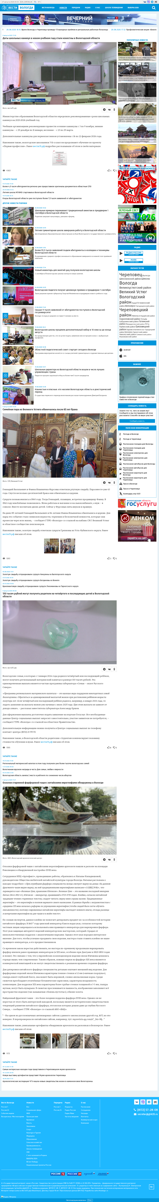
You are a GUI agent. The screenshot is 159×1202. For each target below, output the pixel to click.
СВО (28, 1152)
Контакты (84, 1117)
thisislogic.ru (103, 1191)
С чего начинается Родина (36, 1155)
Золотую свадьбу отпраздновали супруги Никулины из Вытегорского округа (37, 574)
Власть (29, 1123)
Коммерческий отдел (89, 1120)
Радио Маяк (69, 1113)
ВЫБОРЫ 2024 (31, 1159)
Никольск (136, 316)
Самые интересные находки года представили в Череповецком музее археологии (39, 1069)
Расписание (85, 1107)
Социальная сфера (33, 1110)
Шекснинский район (130, 278)
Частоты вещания (72, 1117)
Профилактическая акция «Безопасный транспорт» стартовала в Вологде (96, 29)
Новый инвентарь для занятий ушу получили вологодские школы (67, 270)
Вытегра (146, 275)
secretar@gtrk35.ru (148, 1114)
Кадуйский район (148, 316)
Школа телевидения (114, 8)
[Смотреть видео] (18, 216)
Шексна (145, 278)
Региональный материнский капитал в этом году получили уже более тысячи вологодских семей (46, 763)
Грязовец (128, 332)
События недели (7, 1113)
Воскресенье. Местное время (12, 1117)
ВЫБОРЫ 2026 (133, 8)
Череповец (130, 274)
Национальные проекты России (38, 1165)
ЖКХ (28, 1113)
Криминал (30, 1120)
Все (27, 1107)
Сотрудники (85, 1110)
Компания (85, 1123)
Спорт (28, 1129)
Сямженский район (143, 334)
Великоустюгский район (135, 287)
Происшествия (32, 1117)
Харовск (130, 329)
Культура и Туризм (33, 1133)
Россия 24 (5, 1110)
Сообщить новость (137, 421)
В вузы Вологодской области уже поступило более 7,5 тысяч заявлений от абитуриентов (42, 198)
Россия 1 (4, 1107)
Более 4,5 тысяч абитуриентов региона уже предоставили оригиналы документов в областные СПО (47, 186)
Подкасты (69, 1107)
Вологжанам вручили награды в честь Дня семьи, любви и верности (33, 769)
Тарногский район (140, 332)
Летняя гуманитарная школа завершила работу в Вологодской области (70, 230)
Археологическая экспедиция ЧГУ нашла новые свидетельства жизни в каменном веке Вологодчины (48, 1081)
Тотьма (144, 319)
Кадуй (134, 303)
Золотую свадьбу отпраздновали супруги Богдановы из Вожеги (31, 580)
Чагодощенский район (145, 306)
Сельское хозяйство (34, 1142)
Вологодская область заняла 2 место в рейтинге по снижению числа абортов (37, 775)
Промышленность (33, 1146)
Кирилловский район (129, 319)
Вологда (128, 283)
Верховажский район (128, 337)
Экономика (30, 1126)
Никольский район (127, 334)
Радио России (70, 1110)
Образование (31, 1139)
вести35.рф (39, 146)
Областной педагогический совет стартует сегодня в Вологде (65, 349)
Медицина (30, 1136)
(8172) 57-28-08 (147, 1110)
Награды (84, 1113)
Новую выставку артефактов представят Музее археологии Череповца (34, 1075)
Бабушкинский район (129, 321)
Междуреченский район (135, 324)
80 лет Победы (32, 1162)
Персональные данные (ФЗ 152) (72, 1191)
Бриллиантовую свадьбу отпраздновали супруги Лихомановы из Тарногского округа (40, 586)
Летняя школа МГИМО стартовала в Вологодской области (28, 192)
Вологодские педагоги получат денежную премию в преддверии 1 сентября (73, 290)
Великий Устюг (133, 291)
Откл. (90, 1200)
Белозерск (130, 306)
